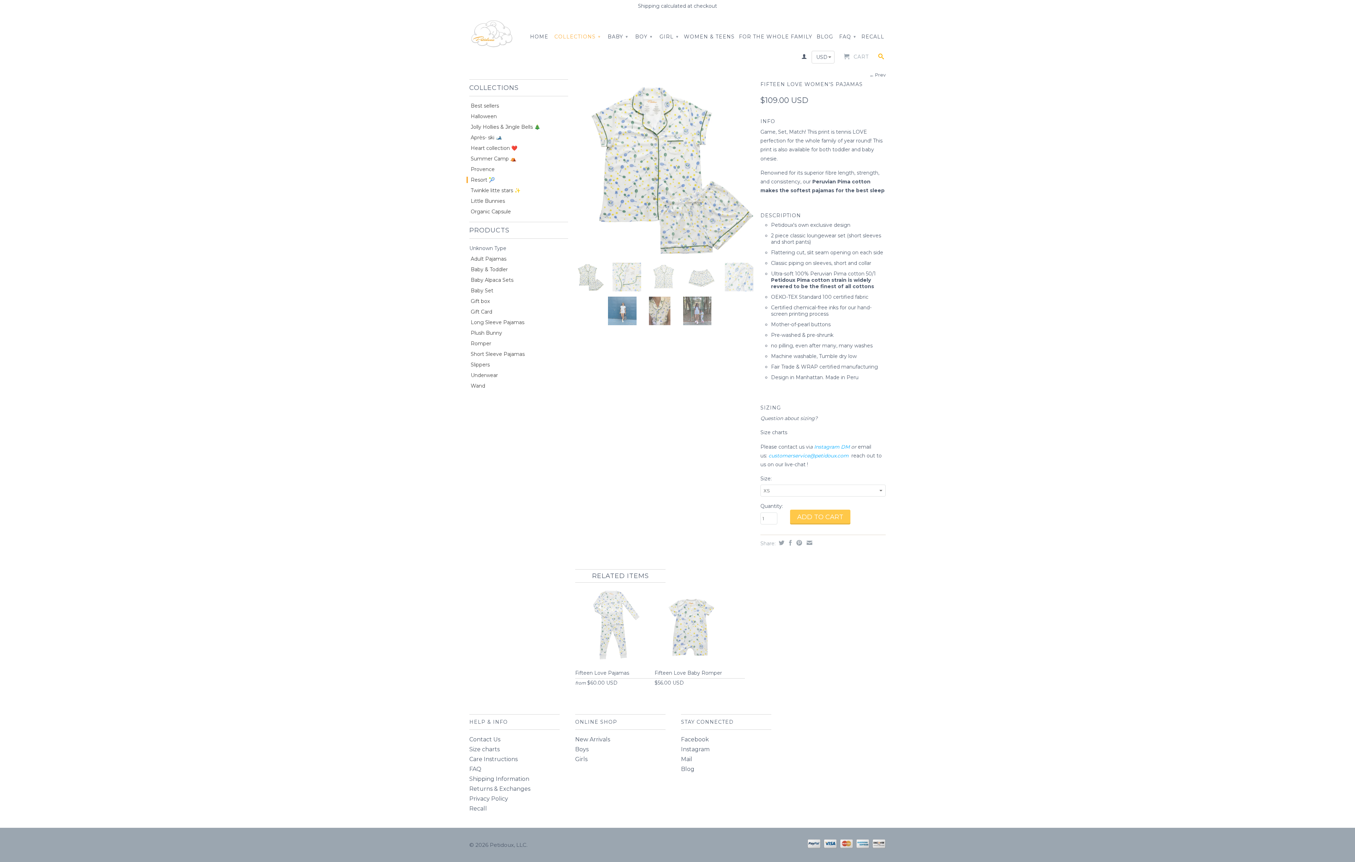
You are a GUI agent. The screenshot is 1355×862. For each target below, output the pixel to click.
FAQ (847, 37)
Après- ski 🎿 (486, 137)
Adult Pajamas (488, 259)
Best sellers (485, 106)
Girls (581, 759)
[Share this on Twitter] (780, 543)
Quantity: (771, 506)
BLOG (825, 37)
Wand (478, 386)
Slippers (480, 365)
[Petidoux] (492, 34)
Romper (481, 343)
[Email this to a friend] (808, 543)
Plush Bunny (486, 333)
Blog (687, 769)
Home (539, 37)
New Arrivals (592, 739)
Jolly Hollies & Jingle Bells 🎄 (505, 127)
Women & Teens (709, 37)
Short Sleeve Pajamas (498, 354)
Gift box (480, 301)
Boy (643, 37)
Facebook (695, 739)
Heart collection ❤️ (494, 148)
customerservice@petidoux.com (809, 456)
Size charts (774, 432)
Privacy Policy (488, 798)
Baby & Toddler (489, 269)
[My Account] (804, 58)
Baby (618, 37)
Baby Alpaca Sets (492, 280)
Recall (872, 37)
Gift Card (481, 312)
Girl (669, 37)
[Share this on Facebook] (789, 543)
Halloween (484, 116)
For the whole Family (775, 37)
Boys (582, 749)
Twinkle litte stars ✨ (495, 190)
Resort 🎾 (483, 180)
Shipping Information (499, 779)
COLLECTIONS (577, 37)
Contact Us (484, 739)
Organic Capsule (491, 211)
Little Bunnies (488, 201)
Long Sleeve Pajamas (497, 322)
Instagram (695, 749)
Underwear (484, 375)
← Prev (877, 75)
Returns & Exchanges (499, 788)
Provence (483, 169)
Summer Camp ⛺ (493, 159)
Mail (686, 759)
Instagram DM (832, 447)
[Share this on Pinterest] (798, 543)
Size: (766, 478)
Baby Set (482, 290)
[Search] (881, 58)
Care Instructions (493, 759)
